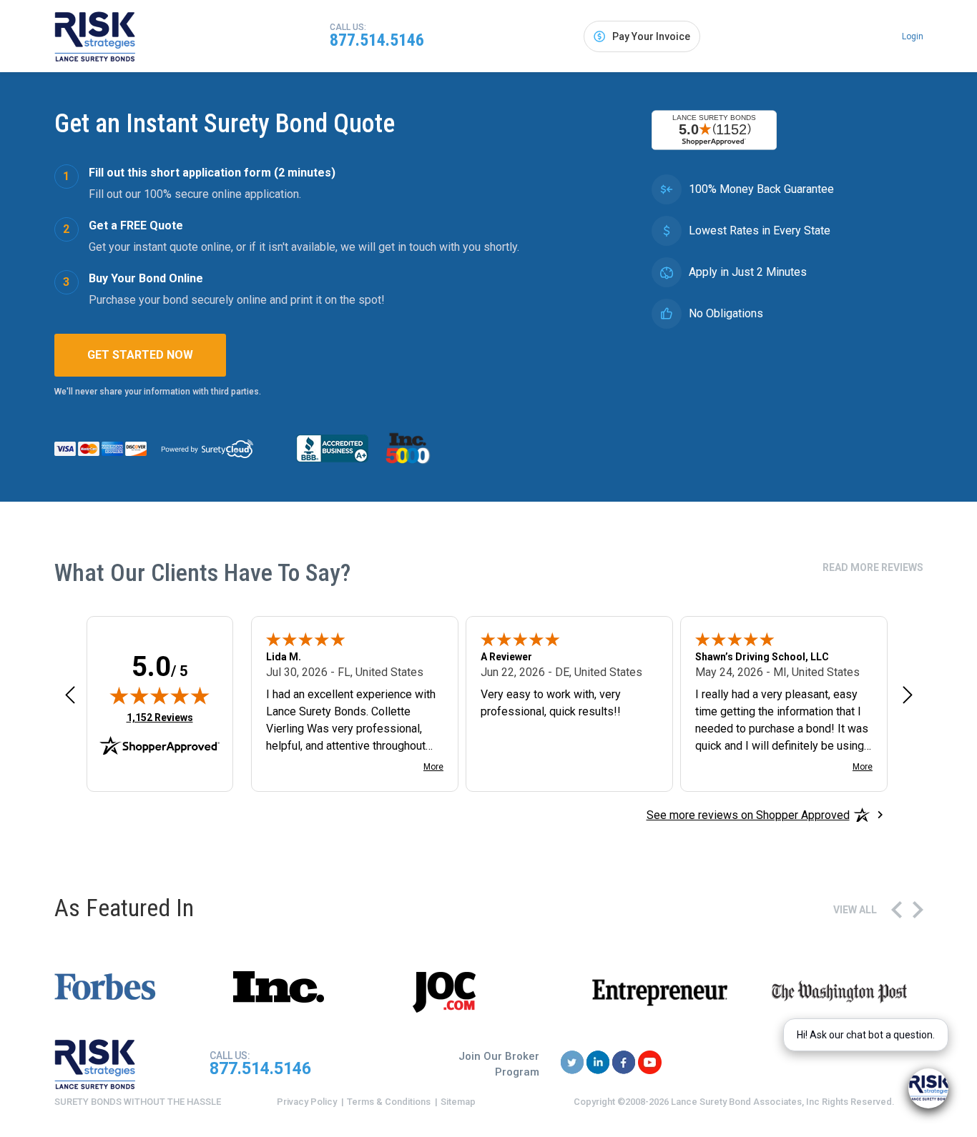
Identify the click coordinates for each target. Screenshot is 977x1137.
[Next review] (907, 694)
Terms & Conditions (389, 1101)
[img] (159, 695)
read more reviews (873, 567)
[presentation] (896, 909)
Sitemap (458, 1101)
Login (912, 36)
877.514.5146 (377, 40)
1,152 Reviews (160, 717)
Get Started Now (140, 355)
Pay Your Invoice (651, 36)
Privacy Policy (307, 1101)
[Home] (95, 36)
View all (855, 909)
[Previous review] (70, 694)
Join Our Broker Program (498, 1064)
